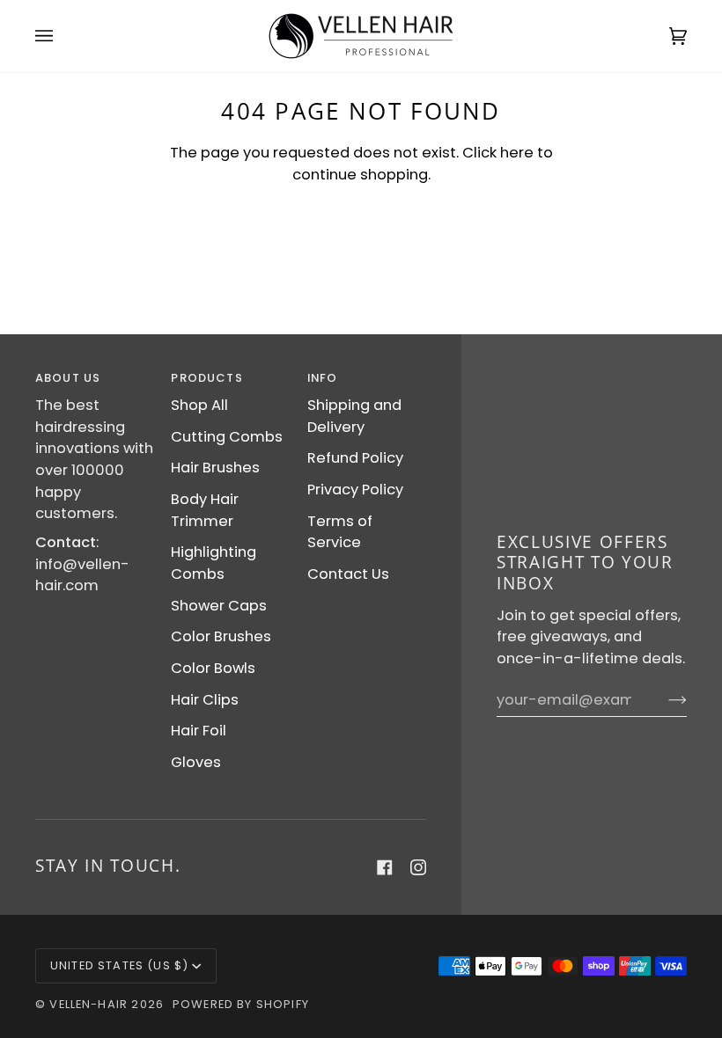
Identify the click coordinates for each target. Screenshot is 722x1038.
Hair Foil (198, 730)
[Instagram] (418, 867)
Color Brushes (221, 636)
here (517, 153)
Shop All (199, 405)
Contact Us (348, 574)
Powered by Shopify (241, 1004)
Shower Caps (219, 606)
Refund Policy (355, 458)
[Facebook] (385, 867)
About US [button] (67, 377)
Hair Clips (205, 700)
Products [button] (206, 377)
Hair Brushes (215, 467)
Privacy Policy (355, 489)
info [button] (322, 377)
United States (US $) (119, 965)
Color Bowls (213, 668)
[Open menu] (61, 36)
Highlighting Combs (213, 563)
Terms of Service (339, 532)
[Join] (663, 699)
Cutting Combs (227, 437)
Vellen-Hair (88, 1004)
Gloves (196, 762)
